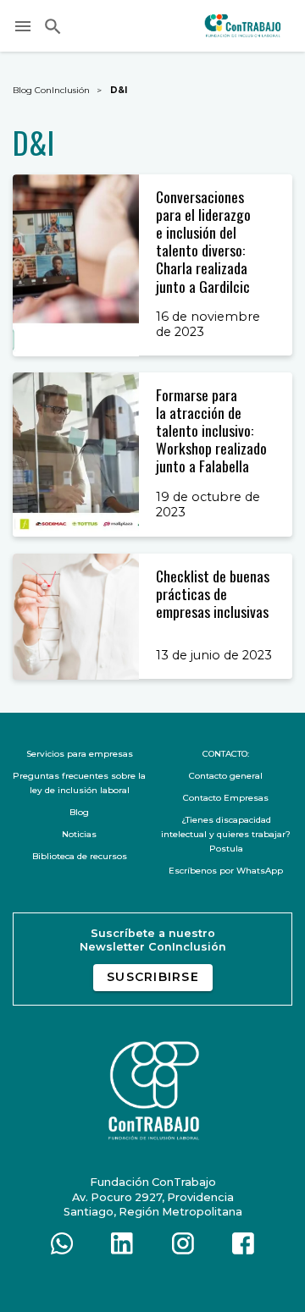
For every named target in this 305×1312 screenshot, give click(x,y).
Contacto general (226, 775)
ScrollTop (278, 1286)
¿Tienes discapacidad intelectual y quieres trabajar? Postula (226, 834)
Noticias (79, 834)
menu (23, 26)
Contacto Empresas (226, 797)
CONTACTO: (225, 753)
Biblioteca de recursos (79, 856)
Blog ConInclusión (51, 90)
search (53, 25)
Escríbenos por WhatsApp (226, 870)
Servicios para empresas (79, 753)
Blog (79, 812)
